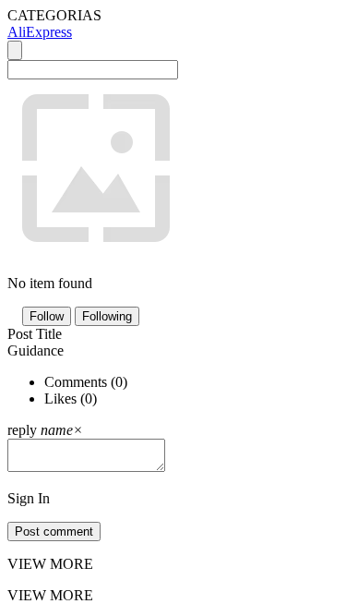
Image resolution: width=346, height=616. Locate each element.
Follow (47, 316)
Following (107, 316)
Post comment (54, 531)
